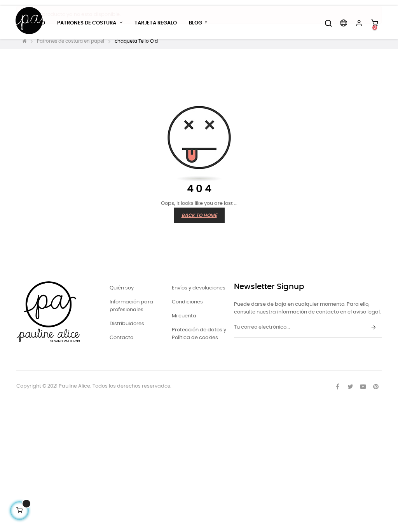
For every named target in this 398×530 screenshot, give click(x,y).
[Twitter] (350, 386)
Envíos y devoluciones (198, 288)
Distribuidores (127, 323)
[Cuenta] (359, 23)
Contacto (121, 337)
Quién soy (122, 288)
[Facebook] (337, 386)
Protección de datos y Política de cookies (199, 333)
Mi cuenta (184, 316)
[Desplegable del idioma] (343, 23)
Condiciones (187, 302)
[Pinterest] (376, 386)
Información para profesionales (131, 306)
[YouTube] (363, 386)
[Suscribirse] (373, 328)
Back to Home (199, 215)
